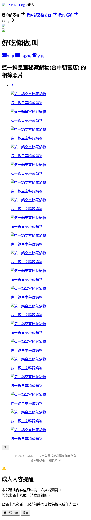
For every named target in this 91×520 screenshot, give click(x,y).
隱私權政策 (37, 460)
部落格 (26, 56)
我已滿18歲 (11, 513)
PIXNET (30, 455)
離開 (25, 513)
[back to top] (5, 447)
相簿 (11, 56)
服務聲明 (55, 460)
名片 (40, 56)
